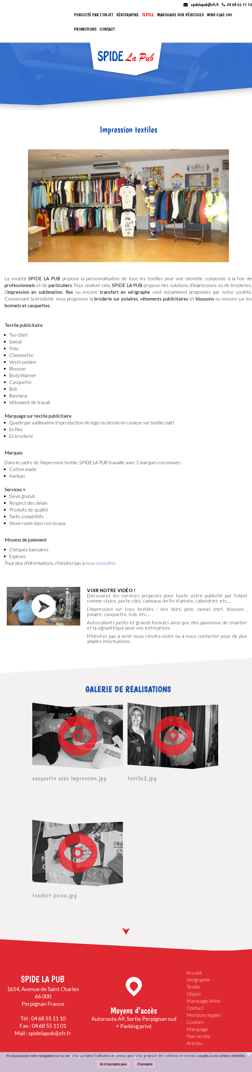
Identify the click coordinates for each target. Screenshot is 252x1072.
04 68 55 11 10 (239, 4)
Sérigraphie (127, 14)
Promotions (85, 29)
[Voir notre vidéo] (43, 606)
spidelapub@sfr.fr (205, 4)
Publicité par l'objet (93, 14)
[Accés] (133, 987)
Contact (107, 29)
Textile (148, 14)
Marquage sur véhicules (180, 14)
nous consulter (100, 563)
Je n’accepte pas (113, 1064)
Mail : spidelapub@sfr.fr (42, 1033)
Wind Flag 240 (219, 14)
